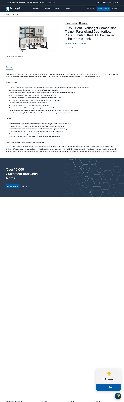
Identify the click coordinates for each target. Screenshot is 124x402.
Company (68, 9)
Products (57, 9)
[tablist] (62, 67)
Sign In (115, 2)
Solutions (36, 9)
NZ (98, 2)
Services (47, 9)
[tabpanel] (62, 111)
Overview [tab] (9, 67)
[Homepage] (13, 9)
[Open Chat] (118, 396)
